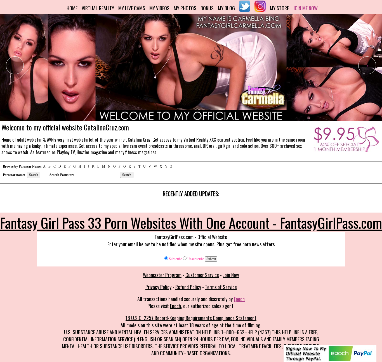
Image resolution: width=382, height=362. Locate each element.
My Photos (185, 8)
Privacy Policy (158, 286)
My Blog (226, 8)
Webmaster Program (162, 274)
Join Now (231, 274)
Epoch (239, 299)
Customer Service (202, 274)
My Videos (159, 8)
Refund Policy (188, 286)
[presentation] (15, 65)
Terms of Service (221, 286)
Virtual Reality (98, 8)
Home (72, 8)
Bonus (207, 8)
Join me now (305, 8)
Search (33, 175)
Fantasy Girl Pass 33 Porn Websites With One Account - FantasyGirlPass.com (191, 222)
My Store (279, 8)
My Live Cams (131, 8)
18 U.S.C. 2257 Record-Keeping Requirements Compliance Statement (191, 317)
